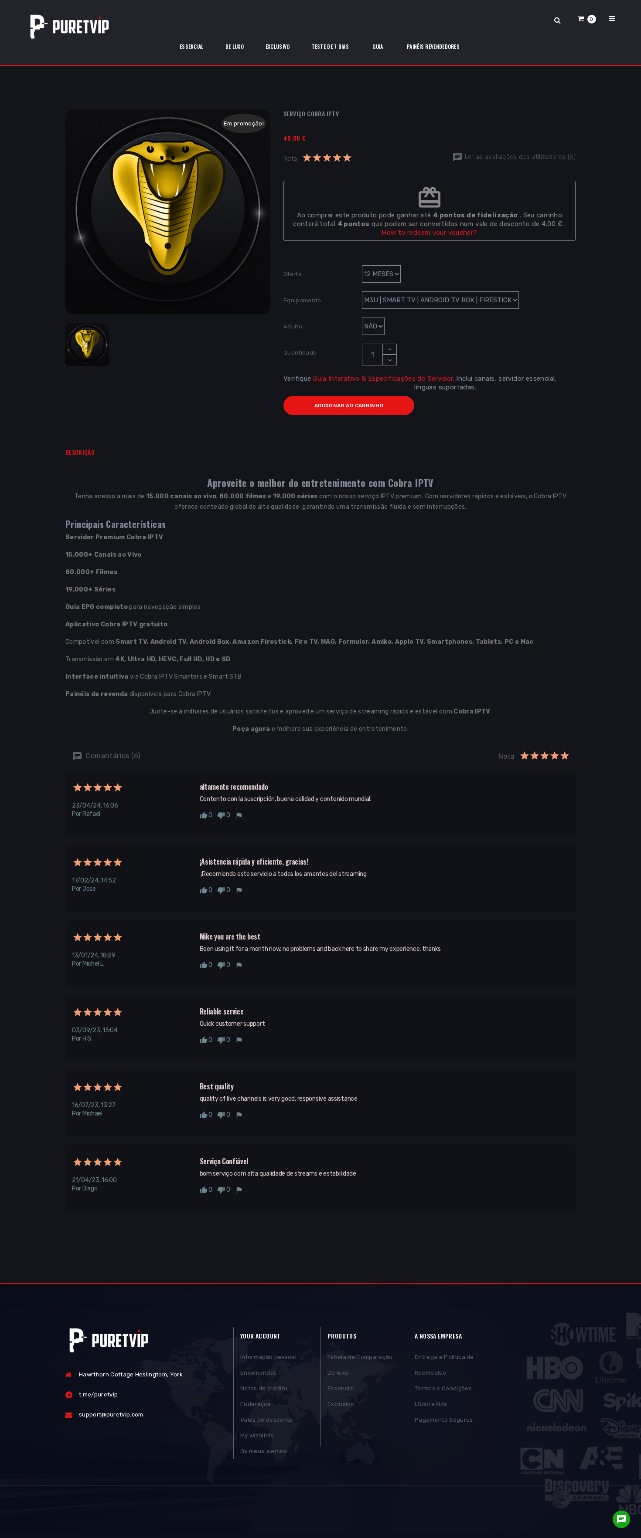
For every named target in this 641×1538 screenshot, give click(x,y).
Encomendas (258, 1372)
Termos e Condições (443, 1388)
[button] (587, 18)
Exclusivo (340, 1404)
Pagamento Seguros (444, 1419)
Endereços (255, 1404)
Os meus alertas (263, 1451)
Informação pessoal (268, 1357)
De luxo (337, 1372)
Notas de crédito (263, 1388)
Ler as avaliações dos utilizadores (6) (519, 157)
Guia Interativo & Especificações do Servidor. (383, 378)
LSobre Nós (431, 1404)
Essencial (341, 1388)
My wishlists (257, 1435)
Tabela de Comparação (360, 1357)
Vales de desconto (266, 1419)
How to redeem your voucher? (429, 233)
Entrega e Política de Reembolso (444, 1365)
